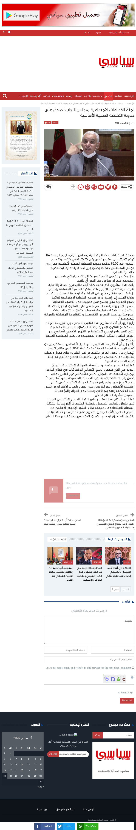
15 (11, 765)
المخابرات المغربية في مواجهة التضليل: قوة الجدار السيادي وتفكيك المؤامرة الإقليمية (19, 304)
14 (16, 765)
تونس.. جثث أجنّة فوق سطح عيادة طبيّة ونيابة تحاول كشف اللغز (62, 522)
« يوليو (41, 787)
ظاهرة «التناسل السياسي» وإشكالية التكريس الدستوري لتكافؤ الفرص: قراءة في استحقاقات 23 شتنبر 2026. (19, 189)
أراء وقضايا (35, 96)
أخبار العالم (68, 562)
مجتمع (108, 96)
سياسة (118, 96)
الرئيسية (129, 96)
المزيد (24, 96)
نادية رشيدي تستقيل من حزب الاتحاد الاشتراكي (21, 208)
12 (29, 765)
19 (29, 770)
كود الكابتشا (127, 693)
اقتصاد (78, 96)
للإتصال (87, 33)
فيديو (46, 96)
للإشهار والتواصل (65, 809)
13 (22, 765)
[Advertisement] (69, 61)
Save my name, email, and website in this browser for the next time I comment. (88, 668)
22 (11, 770)
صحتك (55, 122)
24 (40, 776)
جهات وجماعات (93, 96)
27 (22, 776)
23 (5, 770)
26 (29, 776)
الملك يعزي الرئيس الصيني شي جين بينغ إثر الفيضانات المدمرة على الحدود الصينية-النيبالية (19, 246)
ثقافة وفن (58, 96)
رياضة (69, 96)
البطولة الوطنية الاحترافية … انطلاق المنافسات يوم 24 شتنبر (19, 225)
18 (35, 770)
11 (35, 765)
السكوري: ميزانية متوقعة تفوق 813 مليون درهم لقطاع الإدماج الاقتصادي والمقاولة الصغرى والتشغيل (115, 524)
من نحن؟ (42, 809)
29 (11, 776)
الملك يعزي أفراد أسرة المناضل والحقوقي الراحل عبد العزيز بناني (20, 268)
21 (16, 770)
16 (4, 765)
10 (41, 765)
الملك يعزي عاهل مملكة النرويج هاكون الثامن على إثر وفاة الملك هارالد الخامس (19, 326)
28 (16, 776)
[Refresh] (132, 677)
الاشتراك (53, 754)
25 (35, 776)
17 (41, 770)
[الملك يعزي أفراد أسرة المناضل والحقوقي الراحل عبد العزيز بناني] (118, 556)
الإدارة (98, 33)
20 (22, 770)
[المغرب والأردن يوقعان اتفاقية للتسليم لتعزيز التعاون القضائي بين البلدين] (60, 556)
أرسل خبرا (88, 809)
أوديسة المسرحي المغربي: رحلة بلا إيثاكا (20, 285)
